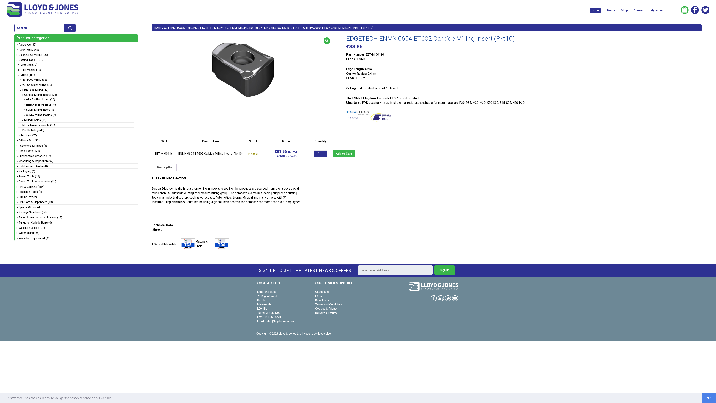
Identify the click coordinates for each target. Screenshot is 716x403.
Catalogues (322, 291)
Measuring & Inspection (33, 161)
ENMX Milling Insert (277, 27)
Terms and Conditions (329, 304)
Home (611, 10)
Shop (624, 10)
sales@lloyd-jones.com (279, 321)
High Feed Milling (212, 27)
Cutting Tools (174, 27)
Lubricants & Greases (32, 156)
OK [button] (709, 398)
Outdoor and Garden (31, 166)
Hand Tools (26, 150)
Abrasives (25, 44)
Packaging (25, 171)
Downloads (322, 300)
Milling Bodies (32, 120)
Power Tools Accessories (35, 181)
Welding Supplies (29, 227)
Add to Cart (344, 153)
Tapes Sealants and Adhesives (37, 217)
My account (659, 10)
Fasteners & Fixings (31, 145)
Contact (639, 10)
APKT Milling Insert (37, 99)
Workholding (26, 233)
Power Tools (26, 176)
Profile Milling (30, 130)
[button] (327, 40)
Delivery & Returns (326, 313)
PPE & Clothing (28, 186)
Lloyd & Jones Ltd (290, 333)
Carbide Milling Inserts (243, 27)
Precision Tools (28, 191)
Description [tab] (165, 167)
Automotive (26, 49)
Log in (595, 10)
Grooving (26, 64)
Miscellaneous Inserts (35, 125)
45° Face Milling (31, 79)
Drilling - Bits (26, 140)
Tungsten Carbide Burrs (33, 222)
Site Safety (26, 197)
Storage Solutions (30, 212)
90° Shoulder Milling (34, 85)
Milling (193, 27)
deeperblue (324, 333)
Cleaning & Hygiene (30, 55)
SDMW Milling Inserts (39, 115)
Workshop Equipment (32, 238)
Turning (25, 135)
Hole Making (28, 69)
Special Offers (28, 207)
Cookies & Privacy (326, 308)
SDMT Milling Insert (38, 109)
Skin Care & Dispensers (33, 202)
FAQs (318, 296)
